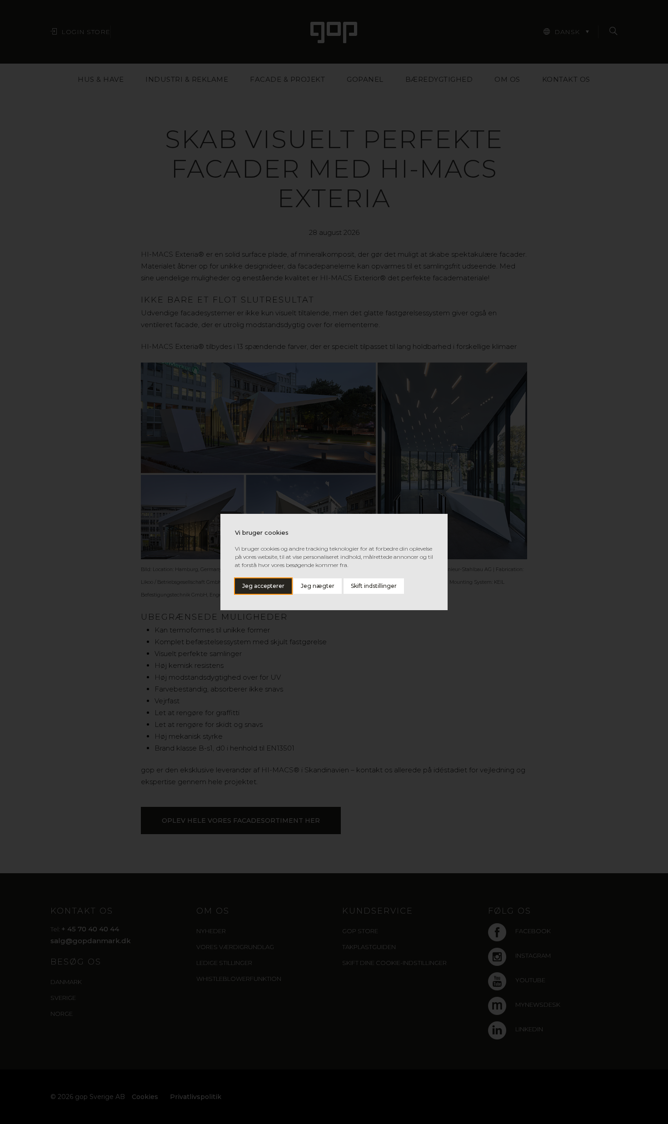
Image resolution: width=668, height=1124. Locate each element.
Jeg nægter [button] (317, 585)
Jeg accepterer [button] (263, 585)
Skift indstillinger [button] (374, 585)
